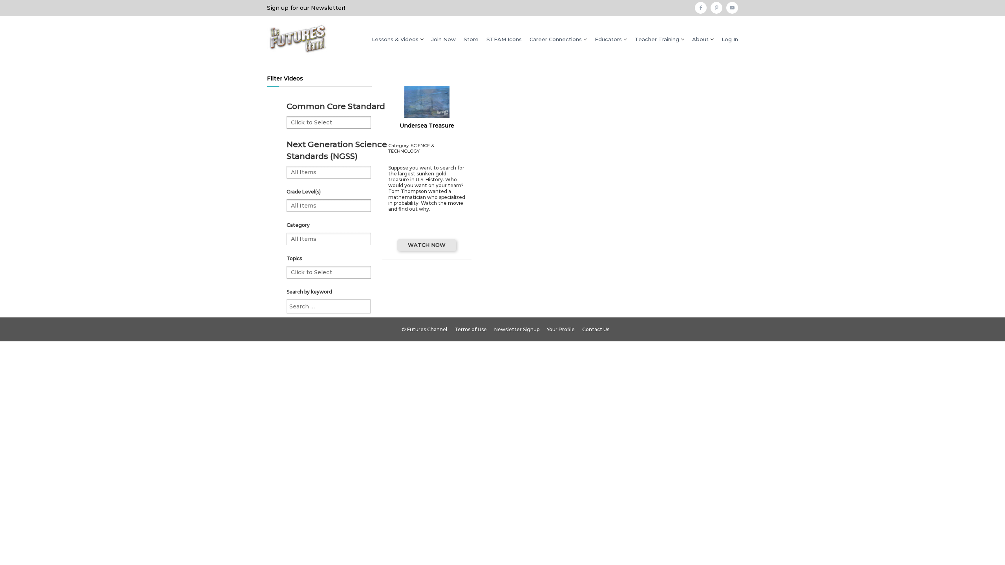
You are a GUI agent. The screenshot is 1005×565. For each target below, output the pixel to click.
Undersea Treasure (427, 125)
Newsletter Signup (516, 329)
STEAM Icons (504, 39)
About (700, 39)
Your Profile (561, 329)
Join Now (443, 39)
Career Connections (556, 39)
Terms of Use (471, 329)
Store (471, 39)
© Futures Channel (424, 329)
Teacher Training (657, 39)
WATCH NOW (427, 245)
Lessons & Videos (395, 39)
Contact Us (595, 329)
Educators (608, 39)
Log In (730, 39)
